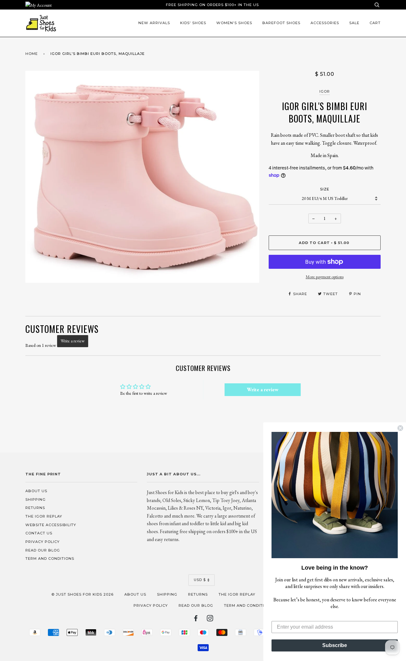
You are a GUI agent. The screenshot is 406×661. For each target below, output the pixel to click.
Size (324, 189)
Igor (324, 91)
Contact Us (38, 533)
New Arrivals (154, 23)
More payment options (325, 277)
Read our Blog (42, 550)
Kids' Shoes (193, 23)
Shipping (35, 499)
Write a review (73, 341)
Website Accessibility (50, 525)
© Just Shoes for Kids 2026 (82, 594)
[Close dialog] (400, 428)
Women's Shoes (234, 23)
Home (31, 53)
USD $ (200, 580)
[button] (335, 495)
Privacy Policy (42, 541)
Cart (375, 23)
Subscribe (334, 645)
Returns (35, 508)
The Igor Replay (43, 516)
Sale (354, 23)
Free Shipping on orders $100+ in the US (212, 5)
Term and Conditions (49, 558)
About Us (36, 491)
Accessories (325, 23)
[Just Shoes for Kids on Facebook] (196, 619)
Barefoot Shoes (281, 23)
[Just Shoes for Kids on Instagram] (210, 619)
